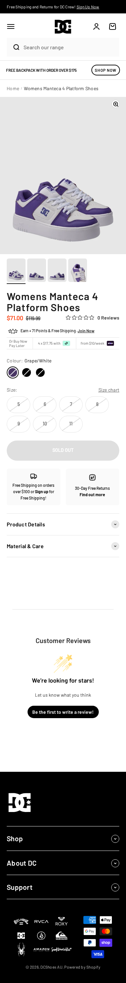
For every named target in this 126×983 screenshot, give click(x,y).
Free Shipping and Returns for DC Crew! (53, 6)
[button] (11, 26)
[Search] (13, 47)
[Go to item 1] (16, 271)
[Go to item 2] (36, 271)
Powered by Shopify (82, 967)
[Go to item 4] (77, 271)
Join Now (86, 330)
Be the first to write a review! (63, 712)
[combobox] (69, 47)
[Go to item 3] (57, 271)
